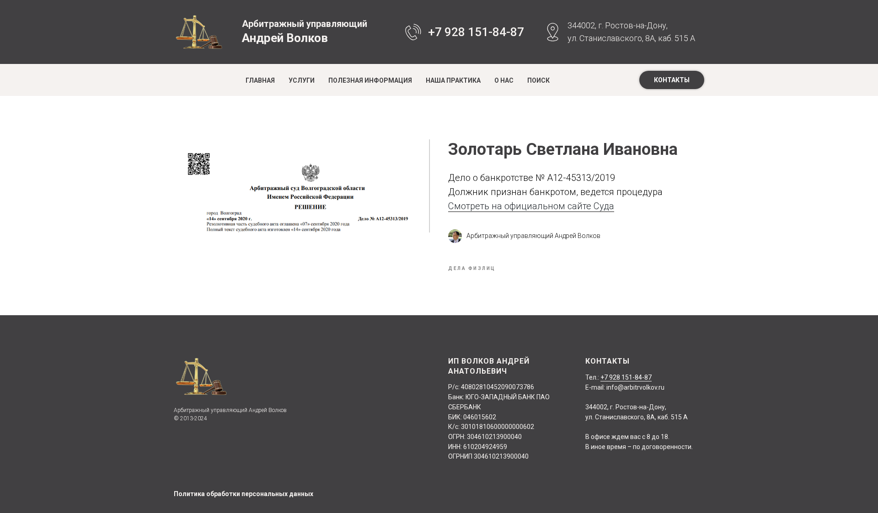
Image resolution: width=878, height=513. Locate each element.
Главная (260, 80)
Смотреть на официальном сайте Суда (531, 206)
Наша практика (453, 80)
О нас (504, 80)
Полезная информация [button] (370, 80)
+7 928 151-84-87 (476, 32)
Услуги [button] (302, 80)
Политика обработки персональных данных (243, 493)
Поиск (538, 80)
